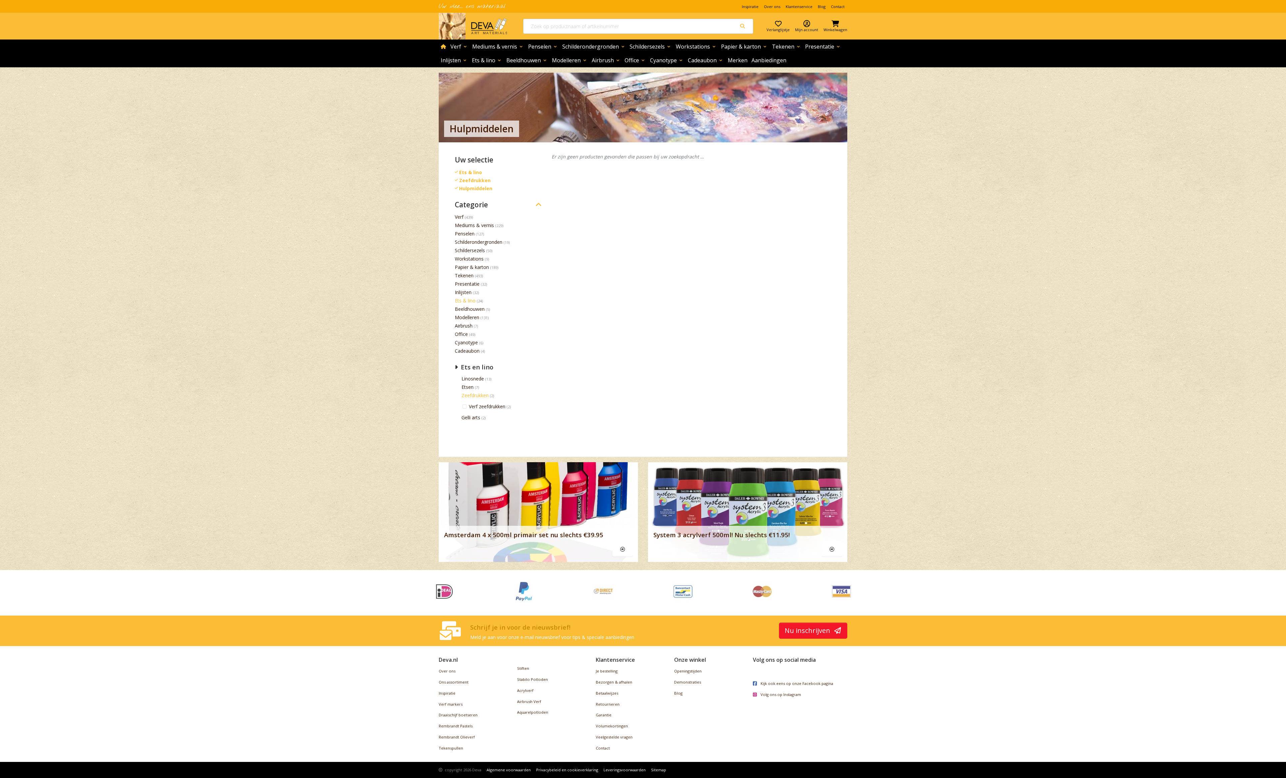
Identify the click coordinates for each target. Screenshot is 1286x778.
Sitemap (658, 769)
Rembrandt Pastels (456, 725)
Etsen (467, 387)
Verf (459, 46)
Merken (737, 60)
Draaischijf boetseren (458, 714)
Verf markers (450, 704)
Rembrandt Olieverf (457, 736)
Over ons (772, 6)
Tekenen (786, 46)
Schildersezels (650, 46)
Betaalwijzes (607, 693)
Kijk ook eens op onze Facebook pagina (796, 683)
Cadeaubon (705, 60)
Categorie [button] (471, 205)
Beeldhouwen (527, 60)
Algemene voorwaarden (509, 769)
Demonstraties (687, 682)
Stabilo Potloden (532, 679)
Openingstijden (688, 671)
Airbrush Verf (529, 701)
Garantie (604, 714)
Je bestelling (607, 671)
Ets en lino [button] (476, 367)
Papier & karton (744, 46)
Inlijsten (454, 60)
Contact (838, 6)
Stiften (523, 668)
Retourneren (608, 704)
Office (635, 60)
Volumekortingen (612, 725)
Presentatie (823, 46)
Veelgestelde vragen (614, 736)
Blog (822, 6)
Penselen (543, 46)
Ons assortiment (454, 682)
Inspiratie (750, 6)
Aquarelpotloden (532, 712)
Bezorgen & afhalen (614, 682)
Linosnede (472, 378)
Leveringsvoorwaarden (624, 769)
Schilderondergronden (594, 46)
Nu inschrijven (808, 630)
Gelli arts (470, 417)
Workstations (696, 46)
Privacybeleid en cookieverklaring (567, 769)
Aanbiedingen (769, 60)
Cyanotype (667, 60)
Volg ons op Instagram (780, 694)
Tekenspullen (451, 748)
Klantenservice (799, 6)
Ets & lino (487, 60)
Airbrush (606, 60)
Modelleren (569, 60)
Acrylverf (525, 690)
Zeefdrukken (475, 395)
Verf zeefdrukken (488, 406)
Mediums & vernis (498, 46)
